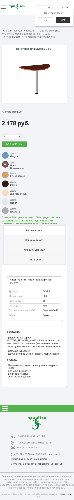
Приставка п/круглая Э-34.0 (39, 36)
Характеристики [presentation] (34, 230)
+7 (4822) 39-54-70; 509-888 (30, 436)
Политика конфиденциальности (29, 458)
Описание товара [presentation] (34, 240)
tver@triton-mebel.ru (28, 447)
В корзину (16, 144)
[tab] (34, 230)
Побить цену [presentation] (34, 259)
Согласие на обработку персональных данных (37, 463)
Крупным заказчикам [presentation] (34, 250)
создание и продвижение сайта (53, 495)
